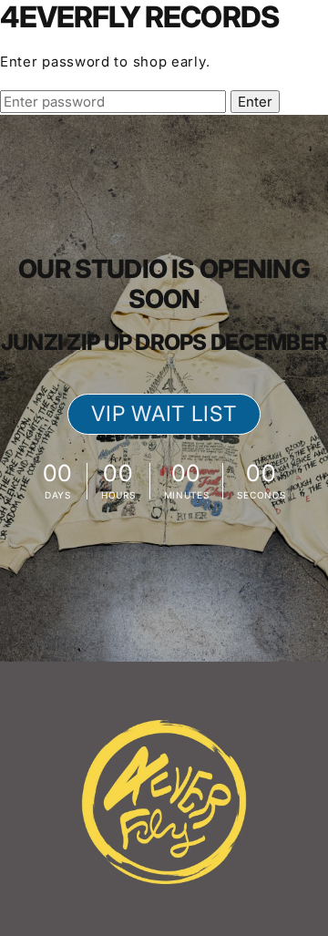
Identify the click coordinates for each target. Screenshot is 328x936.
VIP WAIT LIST (163, 414)
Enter (255, 101)
